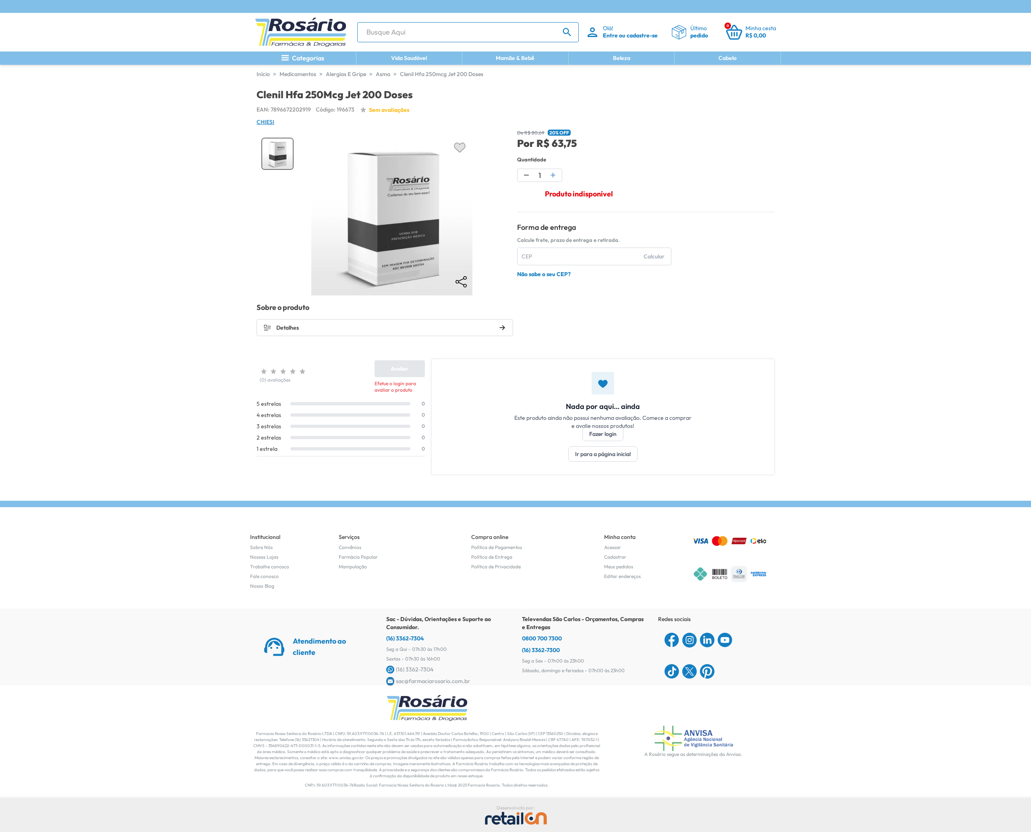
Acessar (612, 547)
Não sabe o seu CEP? (544, 274)
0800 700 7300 (542, 638)
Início (263, 74)
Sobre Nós (261, 547)
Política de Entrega (491, 557)
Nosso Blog (262, 586)
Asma (383, 74)
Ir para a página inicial (603, 454)
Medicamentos (297, 74)
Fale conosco (264, 576)
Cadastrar (615, 557)
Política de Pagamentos (496, 547)
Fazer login (603, 434)
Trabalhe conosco (269, 567)
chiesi (265, 122)
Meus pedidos (618, 567)
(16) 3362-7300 (541, 650)
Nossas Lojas (264, 557)
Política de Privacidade (496, 567)
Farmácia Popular (358, 557)
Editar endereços (622, 576)
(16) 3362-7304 (405, 638)
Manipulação (353, 567)
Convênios (350, 547)
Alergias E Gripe (346, 74)
